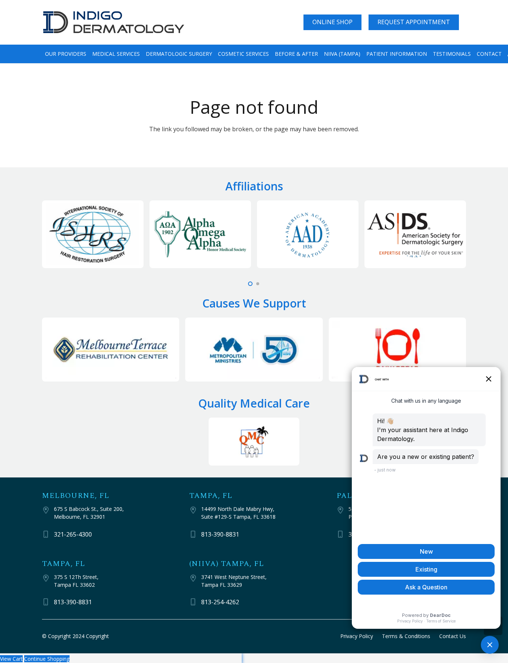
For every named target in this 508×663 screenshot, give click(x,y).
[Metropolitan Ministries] (253, 350)
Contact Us (452, 636)
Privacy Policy (356, 636)
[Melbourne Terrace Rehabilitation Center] (110, 350)
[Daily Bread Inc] (397, 350)
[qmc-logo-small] (254, 442)
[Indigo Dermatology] (114, 22)
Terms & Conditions (406, 636)
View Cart (11, 658)
